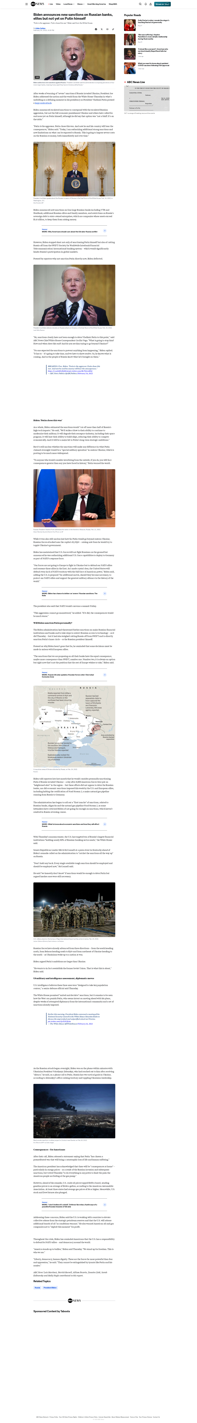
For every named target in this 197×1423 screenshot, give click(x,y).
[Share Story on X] (102, 29)
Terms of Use (134, 1417)
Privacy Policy (53, 1417)
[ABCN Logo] (37, 4)
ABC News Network (42, 1417)
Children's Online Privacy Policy (88, 1417)
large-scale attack (43, 102)
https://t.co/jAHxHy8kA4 (58, 371)
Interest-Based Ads (104, 1417)
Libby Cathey (40, 28)
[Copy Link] (113, 29)
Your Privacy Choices (145, 1417)
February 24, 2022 (85, 373)
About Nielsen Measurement (120, 1417)
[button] (26, 4)
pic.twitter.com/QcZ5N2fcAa (59, 1021)
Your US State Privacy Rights (68, 1417)
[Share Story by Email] (107, 29)
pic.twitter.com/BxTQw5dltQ (80, 371)
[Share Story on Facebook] (96, 29)
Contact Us (156, 1417)
